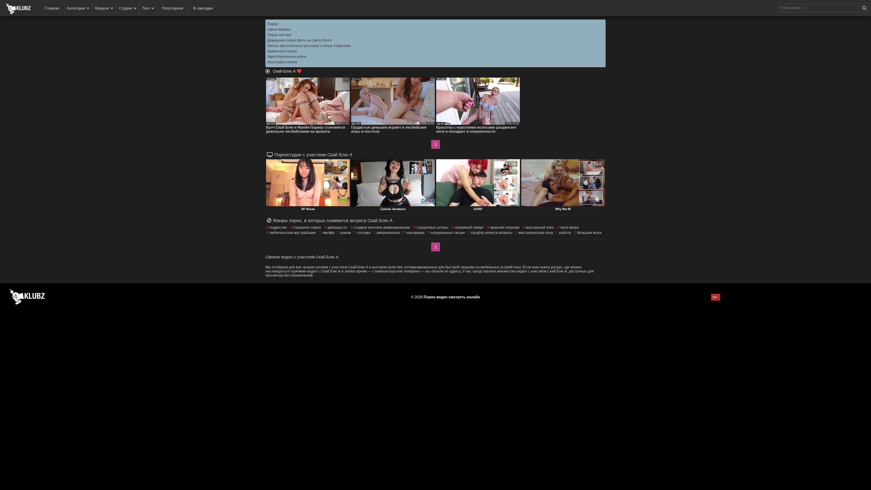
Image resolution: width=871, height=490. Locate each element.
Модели (102, 8)
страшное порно (307, 227)
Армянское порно (282, 51)
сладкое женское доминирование (382, 227)
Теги (146, 8)
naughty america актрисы (491, 233)
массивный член (540, 227)
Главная (52, 8)
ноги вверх (569, 227)
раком (346, 233)
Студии (125, 8)
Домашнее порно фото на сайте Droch (299, 40)
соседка (363, 233)
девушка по (337, 227)
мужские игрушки (504, 227)
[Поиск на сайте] (865, 8)
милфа (329, 233)
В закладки (203, 8)
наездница (415, 233)
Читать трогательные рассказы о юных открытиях (309, 46)
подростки (278, 227)
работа (565, 233)
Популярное (172, 8)
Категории (76, 8)
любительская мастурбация (292, 233)
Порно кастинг (279, 35)
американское (388, 233)
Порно (272, 24)
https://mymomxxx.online (287, 57)
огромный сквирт (469, 227)
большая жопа (589, 233)
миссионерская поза (536, 233)
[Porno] (18, 8)
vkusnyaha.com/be (282, 62)
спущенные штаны (432, 227)
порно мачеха (279, 29)
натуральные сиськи (448, 233)
